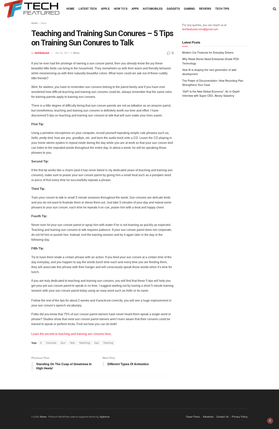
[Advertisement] (215, 131)
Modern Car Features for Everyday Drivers (207, 52)
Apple (105, 8)
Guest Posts (193, 416)
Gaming (189, 8)
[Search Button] (274, 8)
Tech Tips (222, 8)
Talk (72, 342)
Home (70, 8)
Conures (51, 342)
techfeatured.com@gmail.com (200, 29)
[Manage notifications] (270, 421)
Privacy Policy (240, 416)
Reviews (205, 8)
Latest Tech (88, 8)
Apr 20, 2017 (62, 53)
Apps (135, 8)
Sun (63, 342)
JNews (42, 416)
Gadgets (173, 8)
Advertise (208, 416)
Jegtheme (104, 416)
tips (97, 342)
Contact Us (222, 416)
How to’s (120, 8)
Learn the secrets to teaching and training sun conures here (71, 334)
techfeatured (42, 53)
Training (108, 342)
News (43, 23)
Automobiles (152, 8)
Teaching (84, 342)
